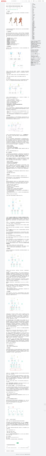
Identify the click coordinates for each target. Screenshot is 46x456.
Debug (37, 53)
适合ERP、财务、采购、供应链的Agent (35, 45)
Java (32, 13)
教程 (39, 61)
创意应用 (33, 22)
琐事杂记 (33, 33)
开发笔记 (33, 26)
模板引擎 (37, 62)
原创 (36, 60)
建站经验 (33, 25)
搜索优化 (37, 61)
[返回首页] (4, 1)
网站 (32, 35)
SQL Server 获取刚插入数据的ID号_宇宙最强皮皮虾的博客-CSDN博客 (23, 447)
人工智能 (33, 21)
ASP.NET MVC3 (32, 53)
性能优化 (35, 61)
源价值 (32, 63)
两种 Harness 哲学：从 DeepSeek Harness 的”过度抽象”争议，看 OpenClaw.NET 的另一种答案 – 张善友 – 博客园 (36, 43)
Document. (23, 454)
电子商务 (33, 34)
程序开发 (32, 65)
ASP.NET (33, 6)
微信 (33, 61)
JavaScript (33, 14)
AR (32, 5)
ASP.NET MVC (34, 7)
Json (38, 56)
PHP (32, 16)
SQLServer (33, 59)
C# (32, 8)
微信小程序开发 (34, 27)
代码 (33, 60)
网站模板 (33, 36)
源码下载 (33, 32)
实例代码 (38, 60)
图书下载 (33, 24)
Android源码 (33, 4)
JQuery (36, 56)
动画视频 (33, 23)
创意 (35, 60)
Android (33, 3)
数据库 (32, 62)
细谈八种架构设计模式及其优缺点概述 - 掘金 (13, 9)
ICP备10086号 (28, 454)
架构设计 (35, 62)
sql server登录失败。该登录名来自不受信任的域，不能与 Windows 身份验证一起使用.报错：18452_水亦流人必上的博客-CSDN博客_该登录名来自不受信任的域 (11, 447)
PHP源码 (33, 17)
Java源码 (33, 15)
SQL (38, 57)
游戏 (32, 31)
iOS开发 (33, 12)
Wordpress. (18, 454)
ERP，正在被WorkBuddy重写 (34, 46)
